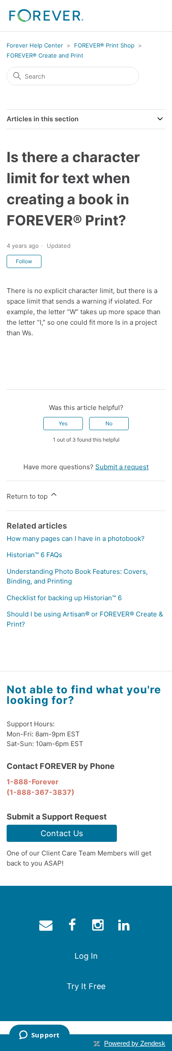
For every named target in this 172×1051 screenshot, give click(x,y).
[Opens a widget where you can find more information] (39, 1036)
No (108, 423)
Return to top (28, 496)
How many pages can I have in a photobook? (76, 538)
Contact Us (62, 833)
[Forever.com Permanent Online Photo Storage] (46, 15)
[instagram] (99, 926)
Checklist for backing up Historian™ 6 (64, 598)
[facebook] (73, 926)
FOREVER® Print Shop (104, 45)
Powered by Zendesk (134, 1043)
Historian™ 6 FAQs (34, 555)
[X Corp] (26, 375)
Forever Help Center (35, 45)
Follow (24, 261)
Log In (86, 955)
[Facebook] (13, 375)
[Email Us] (47, 926)
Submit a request (122, 467)
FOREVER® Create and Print (45, 55)
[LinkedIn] (38, 375)
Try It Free (86, 986)
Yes (63, 423)
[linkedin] (125, 926)
